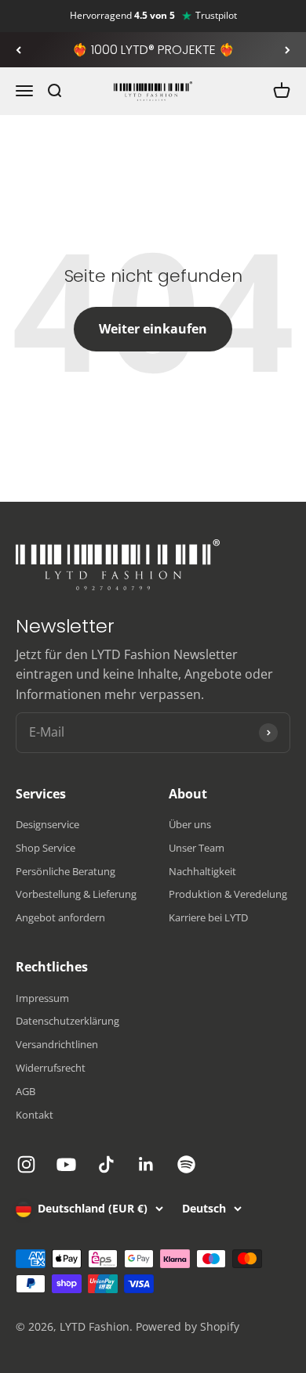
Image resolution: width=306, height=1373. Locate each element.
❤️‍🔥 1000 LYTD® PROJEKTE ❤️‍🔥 (153, 50)
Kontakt (34, 1115)
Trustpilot (216, 15)
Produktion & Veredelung (228, 894)
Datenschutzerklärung (67, 1021)
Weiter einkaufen (153, 328)
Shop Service (45, 848)
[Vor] (287, 50)
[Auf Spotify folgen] (186, 1164)
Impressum (42, 998)
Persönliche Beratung (65, 871)
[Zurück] (18, 50)
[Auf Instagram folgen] (26, 1164)
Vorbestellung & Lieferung (76, 894)
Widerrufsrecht (51, 1068)
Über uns (190, 824)
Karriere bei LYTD (208, 917)
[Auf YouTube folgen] (66, 1164)
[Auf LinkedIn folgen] (146, 1164)
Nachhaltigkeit (202, 871)
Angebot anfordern (60, 917)
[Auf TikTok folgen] (106, 1164)
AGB (25, 1091)
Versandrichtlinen (57, 1044)
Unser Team (196, 848)
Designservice (47, 824)
